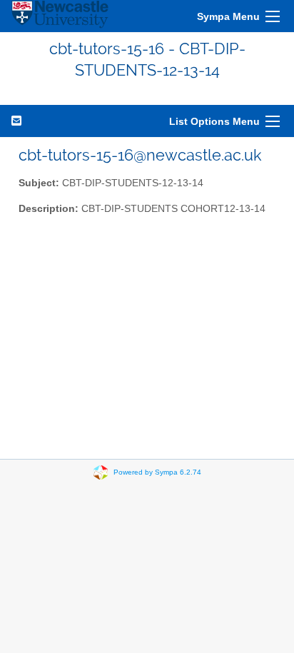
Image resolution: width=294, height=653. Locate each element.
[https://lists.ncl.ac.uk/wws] (59, 16)
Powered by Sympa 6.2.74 (157, 471)
